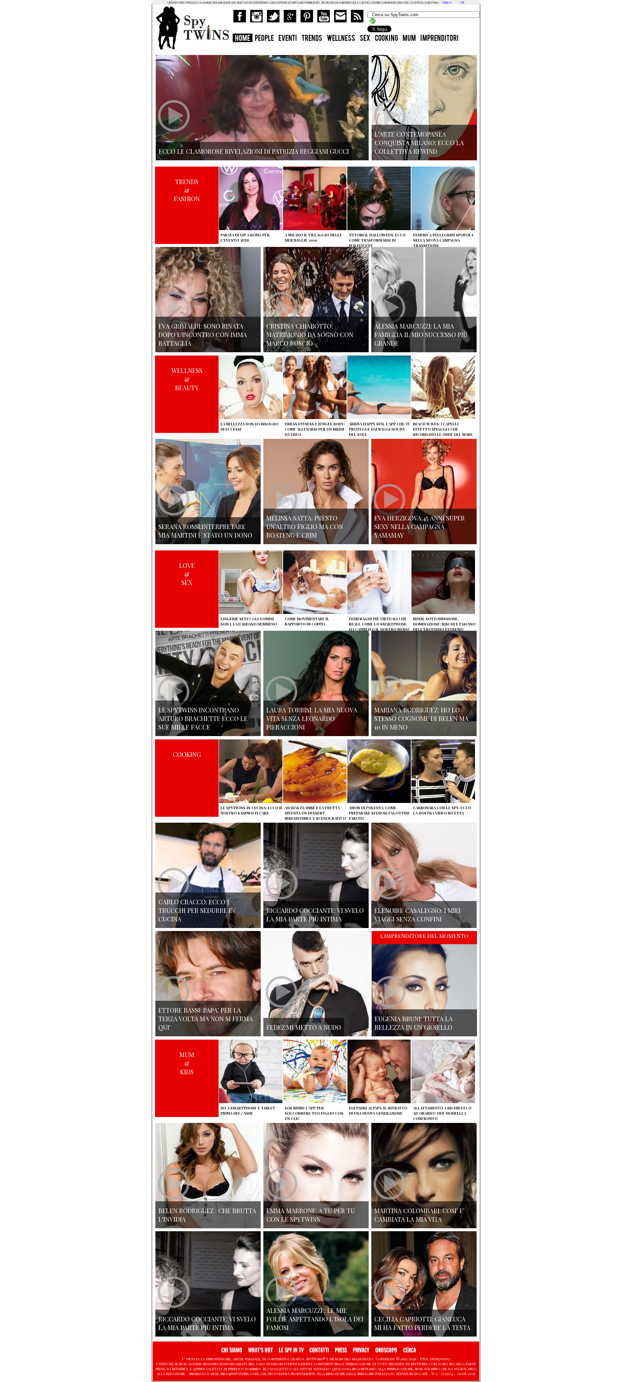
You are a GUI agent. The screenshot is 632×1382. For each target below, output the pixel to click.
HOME (242, 39)
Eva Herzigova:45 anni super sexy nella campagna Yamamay (419, 526)
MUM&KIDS (186, 1063)
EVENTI (287, 39)
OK (462, 2)
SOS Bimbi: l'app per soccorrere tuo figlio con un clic (314, 1113)
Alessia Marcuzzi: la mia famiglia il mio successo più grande (420, 334)
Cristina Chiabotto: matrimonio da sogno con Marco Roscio (309, 334)
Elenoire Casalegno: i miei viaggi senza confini (417, 914)
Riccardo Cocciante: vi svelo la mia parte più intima (315, 914)
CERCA (409, 1350)
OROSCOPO (386, 1350)
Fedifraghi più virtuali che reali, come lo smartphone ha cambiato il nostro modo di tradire (379, 626)
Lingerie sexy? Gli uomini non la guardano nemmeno (249, 621)
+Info (447, 2)
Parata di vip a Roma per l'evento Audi (245, 237)
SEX (365, 39)
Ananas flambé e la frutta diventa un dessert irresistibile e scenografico (315, 813)
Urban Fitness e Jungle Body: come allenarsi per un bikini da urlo (315, 429)
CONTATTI (319, 1350)
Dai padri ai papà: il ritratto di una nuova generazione (378, 1110)
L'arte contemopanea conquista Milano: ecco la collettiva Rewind (419, 142)
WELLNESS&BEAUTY (186, 379)
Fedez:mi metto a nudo (303, 1027)
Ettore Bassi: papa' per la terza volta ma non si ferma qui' (205, 1018)
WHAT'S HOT (260, 1350)
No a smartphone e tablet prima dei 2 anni (248, 1110)
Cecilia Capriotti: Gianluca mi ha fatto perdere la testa (422, 1323)
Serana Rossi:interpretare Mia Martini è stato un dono (205, 530)
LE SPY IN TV (291, 1350)
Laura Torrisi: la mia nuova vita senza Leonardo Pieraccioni (311, 718)
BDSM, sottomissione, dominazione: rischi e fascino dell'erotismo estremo (444, 624)
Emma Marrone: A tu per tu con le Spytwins (310, 1214)
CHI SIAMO (231, 1350)
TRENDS (312, 39)
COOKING (386, 39)
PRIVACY (361, 1350)
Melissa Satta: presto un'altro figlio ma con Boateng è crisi (304, 526)
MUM (409, 39)
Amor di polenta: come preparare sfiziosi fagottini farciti (379, 813)
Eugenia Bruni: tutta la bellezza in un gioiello (414, 1022)
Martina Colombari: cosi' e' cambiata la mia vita (419, 1214)
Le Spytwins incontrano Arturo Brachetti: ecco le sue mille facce (203, 718)
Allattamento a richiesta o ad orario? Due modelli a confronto (442, 1113)
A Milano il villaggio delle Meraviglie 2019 (313, 237)
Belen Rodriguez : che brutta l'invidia (207, 1214)
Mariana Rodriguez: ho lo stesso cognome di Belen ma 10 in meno (421, 718)
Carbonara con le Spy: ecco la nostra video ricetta (442, 810)
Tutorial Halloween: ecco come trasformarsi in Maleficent (377, 240)
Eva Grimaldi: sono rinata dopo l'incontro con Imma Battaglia (202, 334)
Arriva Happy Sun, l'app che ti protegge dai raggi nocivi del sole (379, 429)
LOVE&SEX (187, 574)
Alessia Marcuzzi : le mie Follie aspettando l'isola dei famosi (314, 1319)
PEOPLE (264, 39)
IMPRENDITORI (439, 39)
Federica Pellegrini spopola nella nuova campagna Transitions (443, 240)
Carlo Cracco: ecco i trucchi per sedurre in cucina (196, 910)
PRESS (341, 1350)
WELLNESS (341, 39)
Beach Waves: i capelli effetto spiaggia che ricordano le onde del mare (443, 429)
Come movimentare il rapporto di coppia (307, 621)
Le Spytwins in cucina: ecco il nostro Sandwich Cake (252, 810)
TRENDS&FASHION (187, 190)
